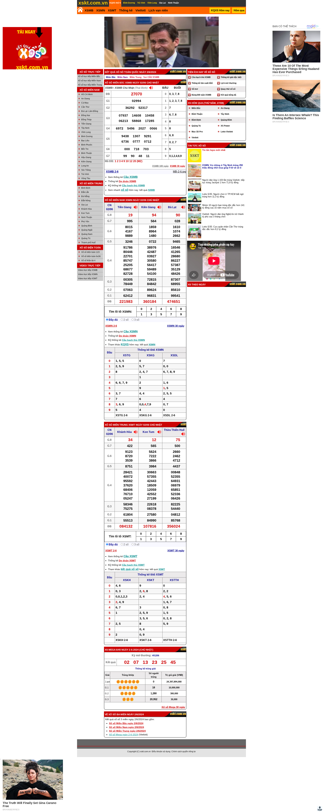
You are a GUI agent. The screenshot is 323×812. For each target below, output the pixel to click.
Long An (85, 166)
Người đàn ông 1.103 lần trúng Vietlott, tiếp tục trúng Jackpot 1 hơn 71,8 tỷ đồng (223, 181)
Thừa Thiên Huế (174, 430)
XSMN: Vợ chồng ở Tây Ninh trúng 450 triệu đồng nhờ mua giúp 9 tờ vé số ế (222, 166)
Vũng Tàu (85, 178)
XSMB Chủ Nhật (124, 87)
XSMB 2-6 (112, 171)
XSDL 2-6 (169, 415)
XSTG (126, 355)
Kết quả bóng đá (228, 95)
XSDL (174, 355)
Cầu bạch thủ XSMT (133, 565)
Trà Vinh (85, 174)
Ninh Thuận (86, 217)
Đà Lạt (172, 207)
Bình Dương (87, 136)
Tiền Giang (86, 124)
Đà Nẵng (85, 196)
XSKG (150, 355)
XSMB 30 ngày (177, 166)
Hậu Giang (86, 157)
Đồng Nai (85, 115)
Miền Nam (122, 77)
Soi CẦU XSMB (151, 77)
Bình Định (85, 188)
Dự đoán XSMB (127, 181)
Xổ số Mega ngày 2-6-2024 (123, 734)
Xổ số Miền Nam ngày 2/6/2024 (126, 727)
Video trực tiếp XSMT (87, 278)
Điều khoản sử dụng (161, 751)
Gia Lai (84, 205)
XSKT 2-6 (145, 640)
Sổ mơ (195, 89)
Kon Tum (85, 213)
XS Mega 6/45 (113, 649)
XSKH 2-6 (122, 640)
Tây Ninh (85, 128)
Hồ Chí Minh (87, 94)
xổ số (124, 189)
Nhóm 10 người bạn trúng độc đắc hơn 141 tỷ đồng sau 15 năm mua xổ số (223, 206)
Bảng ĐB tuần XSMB (201, 95)
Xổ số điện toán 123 (90, 252)
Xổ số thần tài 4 (88, 260)
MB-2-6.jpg (179, 171)
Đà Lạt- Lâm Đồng (89, 111)
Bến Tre (84, 149)
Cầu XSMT (130, 556)
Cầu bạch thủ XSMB (133, 185)
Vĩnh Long (86, 132)
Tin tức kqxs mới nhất (213, 150)
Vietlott (195, 137)
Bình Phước (86, 145)
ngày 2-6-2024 (130, 649)
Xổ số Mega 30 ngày (173, 707)
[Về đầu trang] (319, 808)
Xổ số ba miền (117, 714)
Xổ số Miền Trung (116, 424)
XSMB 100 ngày (160, 166)
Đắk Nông (86, 200)
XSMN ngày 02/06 (135, 200)
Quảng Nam (86, 234)
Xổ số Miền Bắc (114, 82)
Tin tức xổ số (197, 145)
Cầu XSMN (130, 331)
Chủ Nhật (146, 649)
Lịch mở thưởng (228, 83)
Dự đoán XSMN (127, 335)
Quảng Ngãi (86, 230)
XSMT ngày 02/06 (139, 424)
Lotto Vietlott (227, 132)
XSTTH (174, 580)
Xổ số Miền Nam (115, 200)
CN (109, 205)
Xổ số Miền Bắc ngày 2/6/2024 (126, 723)
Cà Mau (84, 103)
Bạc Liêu (85, 140)
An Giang (85, 98)
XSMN (100, 10)
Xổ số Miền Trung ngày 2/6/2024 (127, 731)
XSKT (150, 580)
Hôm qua (239, 10)
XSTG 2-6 (122, 415)
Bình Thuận (86, 153)
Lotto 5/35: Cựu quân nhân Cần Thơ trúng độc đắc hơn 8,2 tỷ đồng (222, 227)
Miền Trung (135, 77)
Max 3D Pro (197, 132)
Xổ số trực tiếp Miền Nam (89, 80)
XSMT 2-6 (111, 550)
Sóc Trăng (86, 170)
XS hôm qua (195, 103)
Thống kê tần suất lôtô (202, 83)
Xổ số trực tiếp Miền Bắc (89, 76)
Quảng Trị (85, 238)
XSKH (127, 580)
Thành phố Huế (88, 242)
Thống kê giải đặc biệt (231, 77)
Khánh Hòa (86, 209)
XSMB (89, 10)
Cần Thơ (85, 107)
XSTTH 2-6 (170, 640)
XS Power (225, 126)
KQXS (125, 344)
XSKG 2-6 (145, 415)
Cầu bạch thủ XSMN (133, 340)
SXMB (151, 190)
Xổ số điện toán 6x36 (91, 256)
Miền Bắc (111, 77)
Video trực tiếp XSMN (88, 274)
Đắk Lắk (85, 192)
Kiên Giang (86, 161)
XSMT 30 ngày (175, 550)
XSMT (112, 10)
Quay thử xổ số (228, 89)
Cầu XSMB (130, 177)
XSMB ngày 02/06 (135, 82)
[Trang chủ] (80, 10)
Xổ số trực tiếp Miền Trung (90, 85)
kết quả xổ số (130, 569)
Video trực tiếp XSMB (87, 270)
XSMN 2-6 (111, 325)
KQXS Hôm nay (220, 10)
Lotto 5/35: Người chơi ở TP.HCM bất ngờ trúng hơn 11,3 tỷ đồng (223, 195)
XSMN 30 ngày (175, 325)
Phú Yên (85, 221)
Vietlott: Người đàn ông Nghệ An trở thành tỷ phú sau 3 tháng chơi (223, 215)
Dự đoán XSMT (127, 560)
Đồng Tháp (86, 119)
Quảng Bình (86, 226)
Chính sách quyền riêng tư (183, 751)
